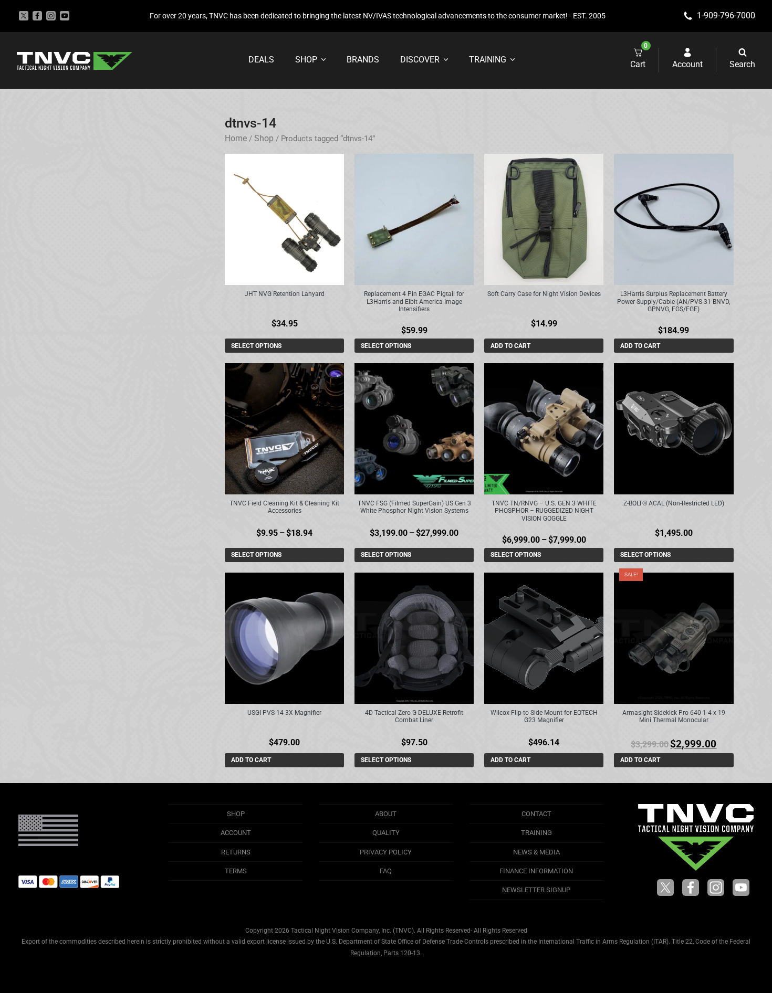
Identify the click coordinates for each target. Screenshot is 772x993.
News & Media (536, 852)
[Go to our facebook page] (37, 15)
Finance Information (536, 871)
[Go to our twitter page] (23, 15)
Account (236, 833)
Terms (236, 871)
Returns (236, 852)
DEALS (261, 60)
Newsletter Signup (536, 890)
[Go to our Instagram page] (51, 15)
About (386, 814)
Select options (256, 346)
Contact (536, 814)
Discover (420, 60)
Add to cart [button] (510, 346)
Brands (363, 60)
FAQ (386, 871)
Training (487, 60)
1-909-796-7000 (726, 15)
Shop (306, 60)
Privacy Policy (386, 852)
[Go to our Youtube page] (64, 15)
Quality (386, 833)
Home (236, 138)
